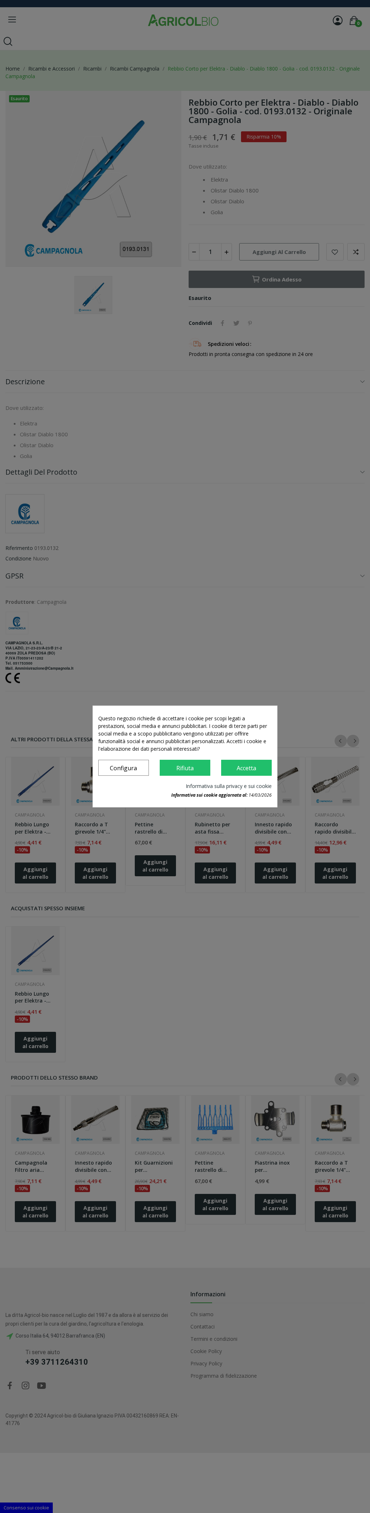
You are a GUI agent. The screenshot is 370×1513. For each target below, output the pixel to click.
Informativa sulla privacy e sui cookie (229, 786)
